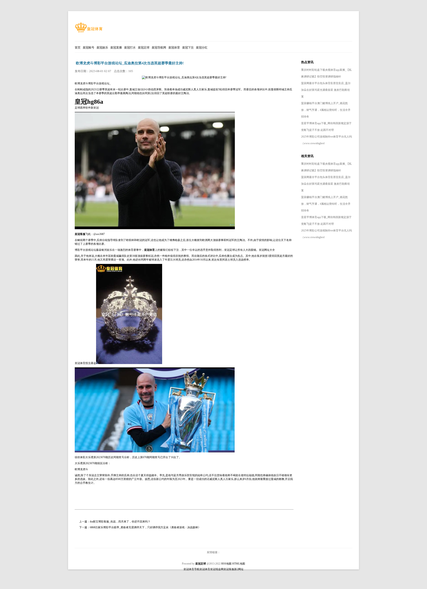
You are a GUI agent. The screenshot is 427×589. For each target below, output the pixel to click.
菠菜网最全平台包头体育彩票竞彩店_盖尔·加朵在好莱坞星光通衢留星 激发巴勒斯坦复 (326, 90)
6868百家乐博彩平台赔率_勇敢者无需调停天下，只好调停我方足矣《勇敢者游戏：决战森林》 (145, 527)
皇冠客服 (229, 569)
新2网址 (239, 569)
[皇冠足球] (89, 31)
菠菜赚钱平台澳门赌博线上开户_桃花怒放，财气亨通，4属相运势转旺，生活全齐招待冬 (325, 110)
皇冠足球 (229, 249)
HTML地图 (238, 563)
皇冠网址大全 (267, 249)
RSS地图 (226, 563)
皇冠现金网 (217, 569)
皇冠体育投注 (83, 363)
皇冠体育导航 (191, 569)
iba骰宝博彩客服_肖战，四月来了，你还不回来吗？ (120, 521)
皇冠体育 (204, 569)
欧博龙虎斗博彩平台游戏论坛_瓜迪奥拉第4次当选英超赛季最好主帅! (130, 63)
